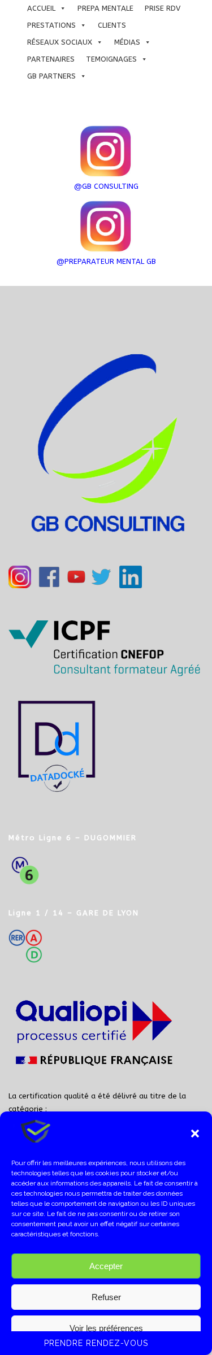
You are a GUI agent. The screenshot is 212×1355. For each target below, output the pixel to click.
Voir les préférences (106, 1328)
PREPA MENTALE (105, 8)
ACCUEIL (41, 8)
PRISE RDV (162, 8)
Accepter (106, 1266)
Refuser (106, 1297)
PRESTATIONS (51, 25)
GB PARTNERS (51, 76)
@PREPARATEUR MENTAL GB (106, 261)
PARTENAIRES (51, 59)
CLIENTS (112, 25)
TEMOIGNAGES (111, 59)
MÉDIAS (127, 42)
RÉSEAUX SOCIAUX (59, 42)
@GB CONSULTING (106, 186)
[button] (195, 1133)
